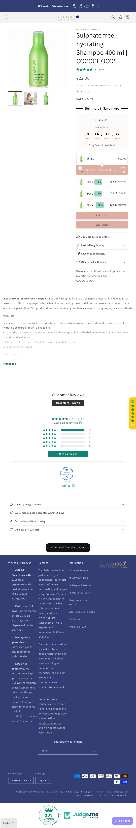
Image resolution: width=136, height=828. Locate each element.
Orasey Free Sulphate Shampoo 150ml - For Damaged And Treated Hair (102, 170)
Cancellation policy (119, 795)
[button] (7, 17)
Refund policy (72, 792)
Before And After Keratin (82, 611)
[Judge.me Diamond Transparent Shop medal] (66, 473)
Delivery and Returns (80, 585)
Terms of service (104, 792)
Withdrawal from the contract (68, 547)
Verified (66, 485)
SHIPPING (94, 86)
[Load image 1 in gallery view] (15, 98)
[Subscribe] (94, 751)
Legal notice (102, 795)
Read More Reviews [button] (68, 403)
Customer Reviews (78, 570)
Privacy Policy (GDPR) (80, 592)
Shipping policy (121, 792)
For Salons (74, 619)
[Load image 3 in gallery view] (46, 98)
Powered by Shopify (54, 792)
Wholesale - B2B (77, 626)
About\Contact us (78, 577)
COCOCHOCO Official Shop (34, 792)
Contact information (85, 795)
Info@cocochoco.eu (27, 716)
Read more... (10, 363)
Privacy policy (87, 792)
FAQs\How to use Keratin (78, 602)
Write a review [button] (68, 454)
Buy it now (102, 224)
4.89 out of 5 (76, 419)
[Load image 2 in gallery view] (30, 98)
